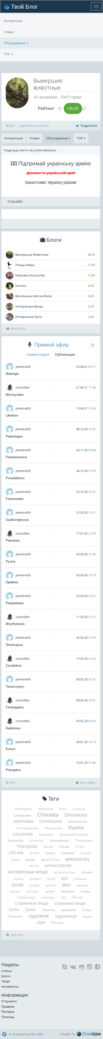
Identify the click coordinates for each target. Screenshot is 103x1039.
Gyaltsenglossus (17, 520)
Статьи (6, 971)
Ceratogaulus (15, 707)
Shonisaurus (14, 645)
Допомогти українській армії (51, 173)
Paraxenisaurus (16, 457)
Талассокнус (15, 686)
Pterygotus (13, 770)
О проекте (9, 1001)
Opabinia (12, 582)
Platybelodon (15, 603)
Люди (5, 981)
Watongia (12, 373)
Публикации (65, 354)
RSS (12, 125)
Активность (10, 986)
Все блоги (18, 328)
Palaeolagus (14, 436)
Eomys (11, 749)
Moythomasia (15, 624)
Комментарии (38, 354)
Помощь (8, 1017)
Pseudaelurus (15, 478)
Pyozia (10, 561)
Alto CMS (36, 1034)
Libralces (12, 415)
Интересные (13, 21)
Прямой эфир (51, 344)
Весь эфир (87, 782)
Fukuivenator (15, 499)
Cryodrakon (14, 665)
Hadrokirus (13, 728)
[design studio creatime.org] (89, 1034)
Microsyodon (14, 394)
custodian (23, 387)
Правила (7, 1006)
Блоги (5, 976)
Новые (9, 32)
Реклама (7, 1011)
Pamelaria (13, 540)
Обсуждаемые (15, 43)
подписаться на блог (33, 125)
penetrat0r (23, 366)
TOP (7, 54)
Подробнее (88, 125)
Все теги (17, 935)
